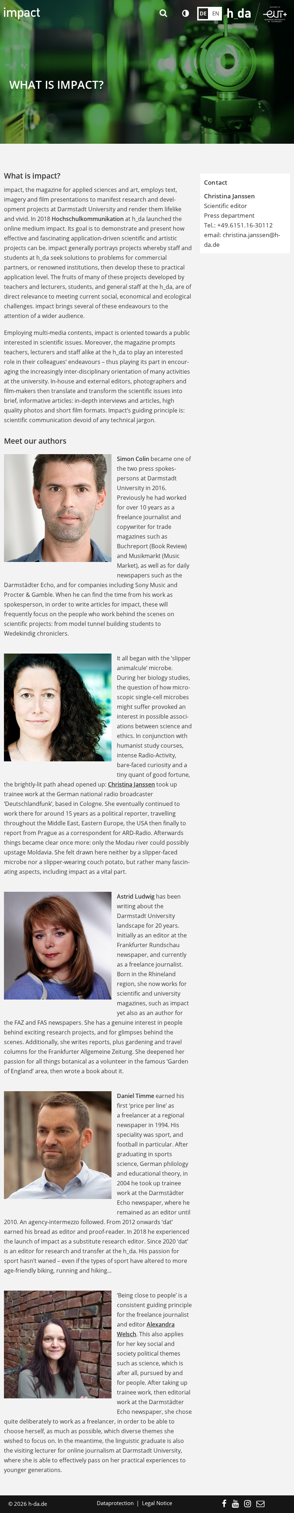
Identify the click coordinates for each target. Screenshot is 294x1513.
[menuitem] (227, 1504)
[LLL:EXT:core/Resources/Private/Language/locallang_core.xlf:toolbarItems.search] (164, 14)
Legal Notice (157, 1503)
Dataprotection (115, 1503)
